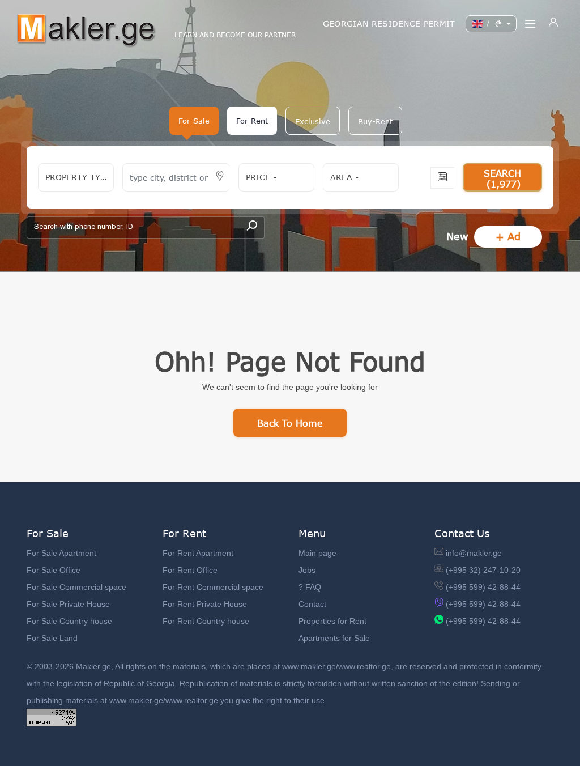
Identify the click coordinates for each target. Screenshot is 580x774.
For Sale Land (52, 638)
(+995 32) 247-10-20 (483, 570)
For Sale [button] (194, 120)
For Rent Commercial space (213, 587)
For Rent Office (190, 570)
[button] (312, 121)
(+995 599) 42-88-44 (483, 587)
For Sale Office (53, 570)
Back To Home (290, 423)
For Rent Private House (205, 604)
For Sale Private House (68, 604)
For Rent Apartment (198, 553)
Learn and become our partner (235, 35)
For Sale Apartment (61, 553)
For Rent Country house (206, 621)
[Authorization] (553, 23)
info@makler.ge (474, 553)
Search (502, 178)
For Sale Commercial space (76, 587)
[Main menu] (530, 23)
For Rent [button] (252, 120)
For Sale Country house (69, 621)
